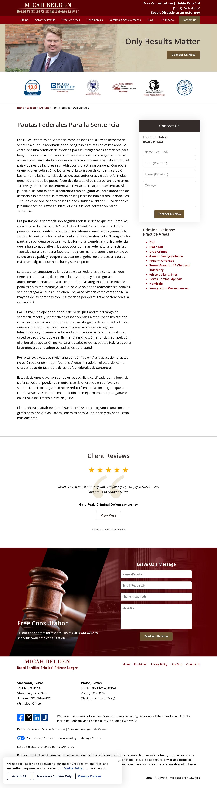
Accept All (19, 776)
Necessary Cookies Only (54, 776)
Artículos (44, 107)
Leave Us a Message (156, 564)
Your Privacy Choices (40, 738)
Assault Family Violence (166, 256)
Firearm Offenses (161, 261)
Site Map (176, 664)
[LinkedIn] (36, 717)
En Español (168, 20)
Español (31, 107)
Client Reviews (109, 455)
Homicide (156, 283)
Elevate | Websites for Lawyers (173, 778)
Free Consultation (43, 623)
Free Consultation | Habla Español (171, 3)
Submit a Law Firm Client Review (108, 529)
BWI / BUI (156, 247)
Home (24, 20)
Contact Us (189, 20)
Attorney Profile (45, 20)
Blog (150, 20)
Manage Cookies (91, 738)
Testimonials (95, 20)
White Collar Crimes (163, 274)
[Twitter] (28, 717)
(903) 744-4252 (186, 7)
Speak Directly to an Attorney (175, 12)
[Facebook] (20, 717)
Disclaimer (140, 664)
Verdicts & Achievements (125, 20)
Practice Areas (71, 20)
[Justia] (44, 717)
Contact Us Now (183, 54)
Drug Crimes (158, 251)
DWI (152, 242)
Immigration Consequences (168, 288)
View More (108, 515)
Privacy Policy (159, 664)
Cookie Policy (67, 738)
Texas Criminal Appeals (165, 279)
